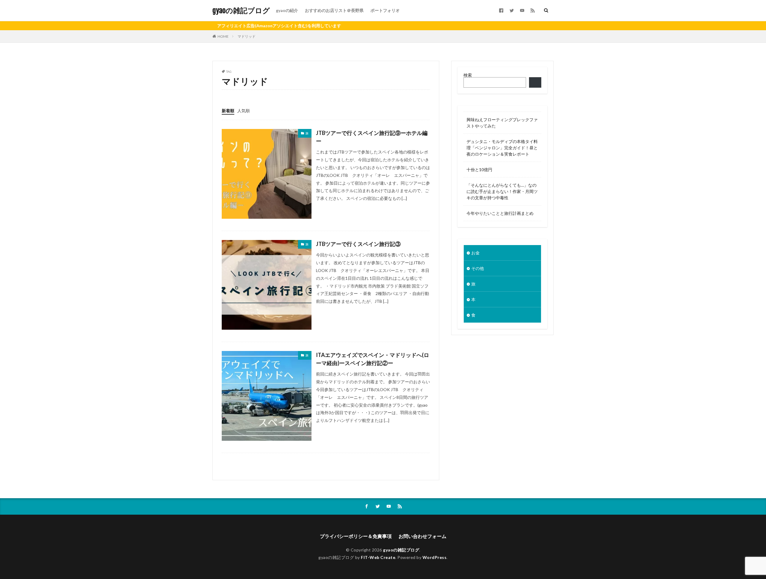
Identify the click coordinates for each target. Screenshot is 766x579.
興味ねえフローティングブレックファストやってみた (502, 122)
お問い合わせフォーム (422, 536)
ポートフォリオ (385, 10)
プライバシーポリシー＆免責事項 (356, 536)
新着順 (228, 110)
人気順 (243, 110)
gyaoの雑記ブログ (241, 10)
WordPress (434, 557)
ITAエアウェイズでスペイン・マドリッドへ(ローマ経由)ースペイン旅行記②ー (372, 359)
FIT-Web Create (378, 557)
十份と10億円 (479, 169)
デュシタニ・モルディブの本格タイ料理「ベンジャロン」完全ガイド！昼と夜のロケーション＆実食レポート (502, 147)
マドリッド (247, 36)
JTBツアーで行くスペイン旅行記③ (358, 244)
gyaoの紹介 (287, 10)
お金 (475, 252)
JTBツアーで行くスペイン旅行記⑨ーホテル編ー (372, 137)
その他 (477, 268)
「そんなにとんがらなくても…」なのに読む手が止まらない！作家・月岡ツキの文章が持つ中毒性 (502, 191)
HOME (223, 36)
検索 (467, 74)
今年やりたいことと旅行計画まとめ (500, 213)
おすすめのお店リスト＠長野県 (334, 10)
